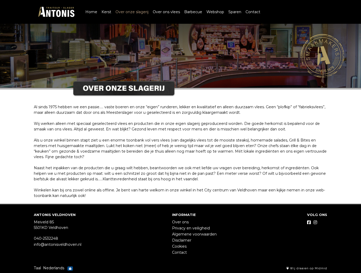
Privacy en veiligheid (191, 228)
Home (91, 12)
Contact (253, 12)
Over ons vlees (166, 12)
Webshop (215, 12)
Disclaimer (181, 240)
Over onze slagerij (132, 12)
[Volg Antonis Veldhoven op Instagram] (315, 222)
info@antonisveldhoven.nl (57, 244)
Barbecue (193, 12)
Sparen (234, 12)
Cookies (179, 246)
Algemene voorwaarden (194, 234)
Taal (37, 268)
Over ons (180, 222)
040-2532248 (46, 238)
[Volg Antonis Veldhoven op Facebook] (309, 222)
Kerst (106, 12)
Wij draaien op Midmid (308, 268)
